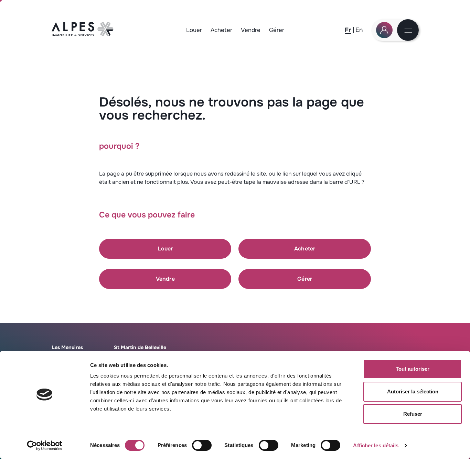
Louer (194, 30)
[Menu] (408, 31)
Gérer (276, 30)
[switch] (202, 445)
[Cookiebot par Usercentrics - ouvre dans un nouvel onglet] (44, 445)
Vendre (250, 30)
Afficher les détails (375, 445)
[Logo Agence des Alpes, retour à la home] (83, 34)
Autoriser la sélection (412, 391)
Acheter (221, 30)
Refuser (412, 414)
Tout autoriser (412, 369)
